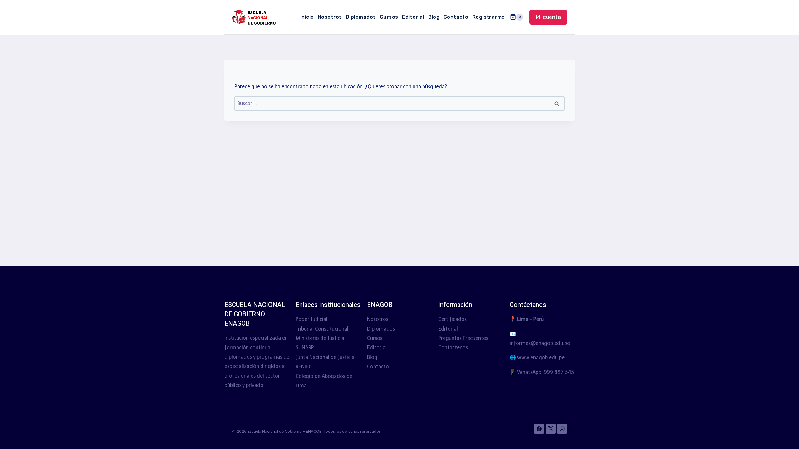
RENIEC (304, 366)
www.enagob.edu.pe (541, 357)
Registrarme (488, 17)
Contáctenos (453, 347)
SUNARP (305, 347)
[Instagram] (562, 429)
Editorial (413, 17)
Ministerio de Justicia (320, 338)
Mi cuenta (548, 17)
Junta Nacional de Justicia (325, 357)
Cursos (389, 17)
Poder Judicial (311, 319)
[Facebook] (539, 429)
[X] (551, 429)
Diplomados (361, 17)
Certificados (452, 319)
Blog (434, 17)
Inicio (307, 17)
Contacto (456, 17)
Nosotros (330, 17)
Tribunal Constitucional (322, 329)
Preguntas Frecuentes (463, 338)
